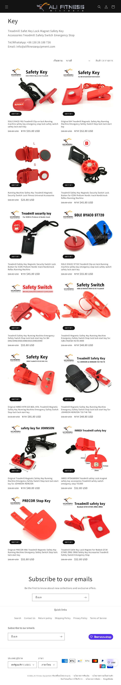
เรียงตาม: (58, 60)
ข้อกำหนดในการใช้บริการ (72, 679)
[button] (6, 6)
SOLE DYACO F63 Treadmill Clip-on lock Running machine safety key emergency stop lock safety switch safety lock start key (33, 124)
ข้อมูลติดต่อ (108, 679)
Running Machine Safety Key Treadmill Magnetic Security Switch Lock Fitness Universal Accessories (31, 194)
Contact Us (29, 618)
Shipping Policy (63, 618)
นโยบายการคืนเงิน (81, 676)
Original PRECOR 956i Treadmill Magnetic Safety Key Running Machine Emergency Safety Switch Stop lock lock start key (32, 552)
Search (17, 618)
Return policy (45, 618)
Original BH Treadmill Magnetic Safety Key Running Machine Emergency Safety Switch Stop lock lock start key (86, 124)
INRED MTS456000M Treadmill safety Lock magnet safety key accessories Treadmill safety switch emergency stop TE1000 (84, 481)
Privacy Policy (80, 618)
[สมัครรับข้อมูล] (85, 597)
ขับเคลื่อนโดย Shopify (61, 676)
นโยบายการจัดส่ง (93, 679)
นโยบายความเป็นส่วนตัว (102, 676)
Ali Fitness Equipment (43, 676)
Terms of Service (98, 618)
